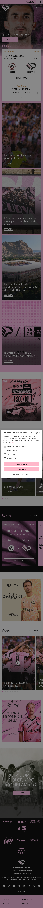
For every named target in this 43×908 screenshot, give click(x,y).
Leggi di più (14, 442)
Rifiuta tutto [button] (21, 469)
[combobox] (37, 433)
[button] (21, 474)
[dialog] (21, 454)
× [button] (39, 432)
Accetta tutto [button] (21, 464)
